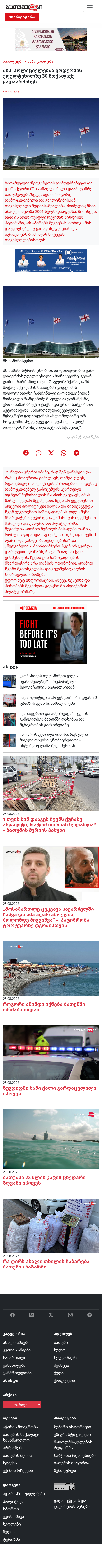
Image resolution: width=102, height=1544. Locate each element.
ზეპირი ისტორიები (72, 1426)
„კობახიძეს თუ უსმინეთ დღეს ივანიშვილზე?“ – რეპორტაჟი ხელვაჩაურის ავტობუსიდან (49, 681)
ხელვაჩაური (66, 1357)
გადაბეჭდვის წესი (83, 436)
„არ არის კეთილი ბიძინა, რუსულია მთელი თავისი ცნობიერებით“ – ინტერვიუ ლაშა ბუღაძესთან (54, 740)
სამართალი (14, 1357)
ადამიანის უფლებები (24, 1493)
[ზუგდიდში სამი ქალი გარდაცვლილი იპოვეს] (51, 1052)
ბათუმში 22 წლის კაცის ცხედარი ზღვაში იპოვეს (44, 1180)
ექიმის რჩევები (18, 1470)
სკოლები (12, 1524)
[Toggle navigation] (89, 7)
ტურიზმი (11, 1539)
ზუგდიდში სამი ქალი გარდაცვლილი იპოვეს (49, 1091)
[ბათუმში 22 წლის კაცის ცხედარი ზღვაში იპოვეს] (51, 1138)
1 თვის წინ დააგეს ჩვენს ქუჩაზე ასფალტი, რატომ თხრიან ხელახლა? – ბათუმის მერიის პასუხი (49, 824)
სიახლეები (13, 61)
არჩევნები (13, 1447)
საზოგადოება (40, 61)
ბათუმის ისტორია (71, 1463)
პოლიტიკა (13, 1501)
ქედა (59, 1372)
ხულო (59, 1350)
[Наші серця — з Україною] (24, 7)
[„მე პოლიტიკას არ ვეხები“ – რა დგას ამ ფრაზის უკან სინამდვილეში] (9, 700)
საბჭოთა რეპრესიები (75, 1455)
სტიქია (10, 1463)
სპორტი (11, 1509)
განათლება (14, 1365)
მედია (9, 1531)
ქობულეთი (64, 1380)
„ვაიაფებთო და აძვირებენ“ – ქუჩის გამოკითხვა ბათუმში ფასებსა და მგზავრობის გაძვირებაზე (54, 719)
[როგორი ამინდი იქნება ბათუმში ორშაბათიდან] (51, 968)
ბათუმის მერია (17, 1455)
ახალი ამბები (16, 1342)
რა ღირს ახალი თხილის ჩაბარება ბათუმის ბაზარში (46, 1264)
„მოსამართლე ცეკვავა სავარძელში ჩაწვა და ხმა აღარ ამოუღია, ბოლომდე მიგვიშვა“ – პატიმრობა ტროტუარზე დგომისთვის (48, 917)
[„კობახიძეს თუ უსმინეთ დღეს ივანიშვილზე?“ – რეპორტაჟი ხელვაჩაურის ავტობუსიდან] (9, 681)
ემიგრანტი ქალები (72, 1434)
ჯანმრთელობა (17, 1372)
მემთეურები (65, 1470)
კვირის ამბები (17, 1350)
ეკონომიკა (13, 1516)
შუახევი (61, 1365)
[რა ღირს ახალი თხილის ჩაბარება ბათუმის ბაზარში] (51, 1225)
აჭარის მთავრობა (20, 1426)
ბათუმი (61, 1342)
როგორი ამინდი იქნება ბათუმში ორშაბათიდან (44, 1007)
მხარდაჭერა (22, 17)
